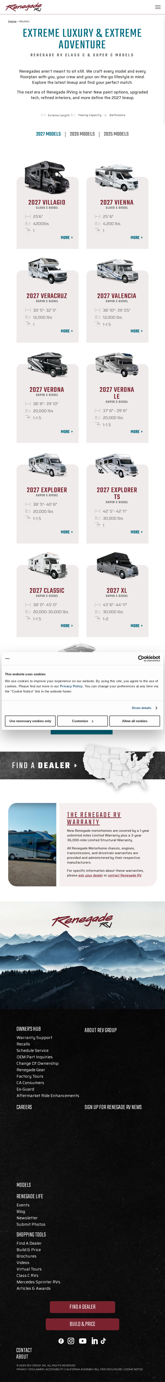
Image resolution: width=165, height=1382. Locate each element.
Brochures (27, 1257)
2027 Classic (47, 590)
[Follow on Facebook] (61, 1341)
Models (24, 1186)
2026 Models (82, 134)
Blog (21, 1212)
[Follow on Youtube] (82, 1341)
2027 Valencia (116, 296)
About (22, 1358)
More (65, 238)
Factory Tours (30, 1077)
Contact (24, 1351)
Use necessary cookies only (30, 721)
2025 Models (116, 134)
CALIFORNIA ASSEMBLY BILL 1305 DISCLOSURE (93, 1369)
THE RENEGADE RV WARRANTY (94, 819)
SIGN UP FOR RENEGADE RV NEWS (113, 1107)
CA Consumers (30, 1083)
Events (23, 1205)
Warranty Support (34, 1038)
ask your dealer (90, 875)
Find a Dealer (29, 1244)
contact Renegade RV (124, 875)
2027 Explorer (47, 490)
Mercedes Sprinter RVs (38, 1282)
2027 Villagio (47, 202)
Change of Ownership (38, 1064)
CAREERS (24, 1107)
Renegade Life (30, 1197)
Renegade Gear (31, 1070)
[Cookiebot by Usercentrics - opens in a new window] (141, 658)
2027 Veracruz (47, 296)
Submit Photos (31, 1225)
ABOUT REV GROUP (101, 1030)
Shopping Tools (31, 1235)
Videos (23, 1263)
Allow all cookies (134, 721)
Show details (141, 708)
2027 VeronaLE (117, 393)
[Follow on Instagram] (71, 1341)
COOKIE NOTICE (133, 1369)
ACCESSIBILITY (54, 1369)
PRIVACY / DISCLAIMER (30, 1369)
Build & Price (29, 1250)
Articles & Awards (34, 1289)
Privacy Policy (71, 686)
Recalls (23, 1044)
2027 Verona (47, 390)
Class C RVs (27, 1276)
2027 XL (117, 590)
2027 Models (48, 134)
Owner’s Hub (29, 1030)
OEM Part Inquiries (35, 1057)
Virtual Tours (29, 1269)
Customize (80, 721)
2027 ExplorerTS (117, 494)
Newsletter (27, 1218)
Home (12, 21)
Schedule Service (33, 1051)
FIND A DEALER (82, 1307)
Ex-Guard (25, 1090)
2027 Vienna (117, 202)
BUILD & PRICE (82, 1324)
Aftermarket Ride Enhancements (48, 1096)
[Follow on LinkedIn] (94, 1341)
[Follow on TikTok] (103, 1341)
